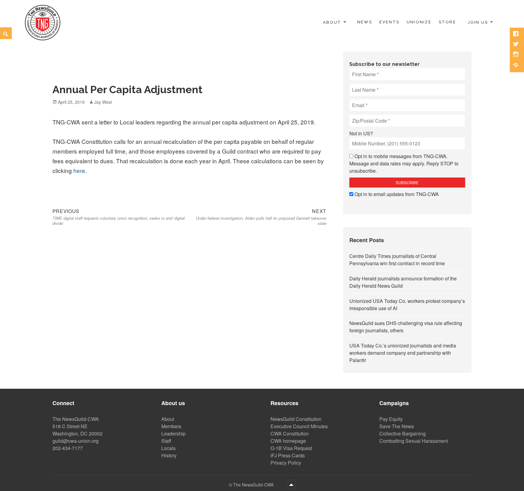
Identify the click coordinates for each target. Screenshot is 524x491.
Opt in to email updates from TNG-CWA (396, 194)
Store (447, 22)
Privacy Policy (285, 462)
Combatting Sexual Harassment (413, 440)
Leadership (173, 433)
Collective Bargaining (402, 433)
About (332, 22)
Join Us (478, 22)
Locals (168, 448)
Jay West (103, 102)
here (79, 170)
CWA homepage (288, 440)
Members (171, 426)
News (364, 22)
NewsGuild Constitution (295, 418)
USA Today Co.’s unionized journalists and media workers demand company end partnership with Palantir (402, 353)
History (168, 455)
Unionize (419, 22)
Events (389, 22)
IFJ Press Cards (287, 455)
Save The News (396, 426)
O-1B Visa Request (291, 448)
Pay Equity (391, 418)
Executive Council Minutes (299, 426)
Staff (166, 440)
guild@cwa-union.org (75, 440)
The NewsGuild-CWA (254, 485)
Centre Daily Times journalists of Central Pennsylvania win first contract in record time (397, 259)
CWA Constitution (289, 433)
